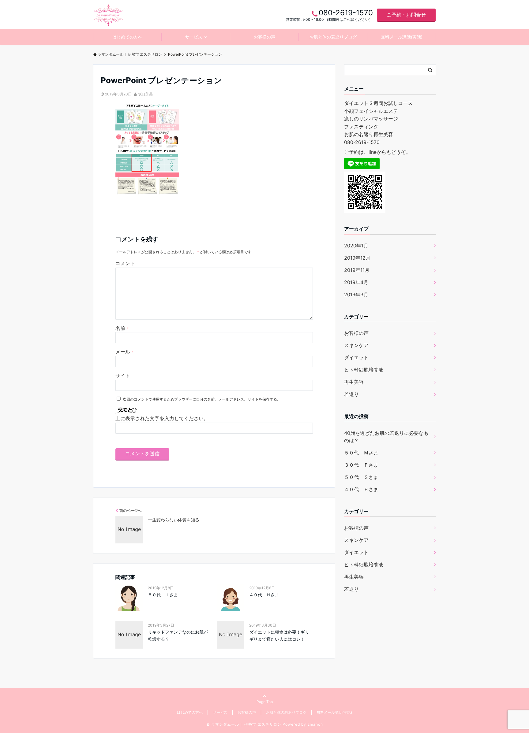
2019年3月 (356, 294)
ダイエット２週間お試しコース (378, 103)
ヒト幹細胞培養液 (363, 370)
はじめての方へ (127, 36)
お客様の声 (264, 36)
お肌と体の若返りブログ (333, 36)
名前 (122, 328)
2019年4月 (356, 282)
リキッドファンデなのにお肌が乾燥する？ (178, 635)
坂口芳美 (145, 94)
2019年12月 (357, 258)
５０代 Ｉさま (163, 594)
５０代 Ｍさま (361, 453)
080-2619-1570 (362, 142)
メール (124, 352)
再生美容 (354, 382)
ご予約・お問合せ (406, 15)
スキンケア (356, 345)
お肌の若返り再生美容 (368, 134)
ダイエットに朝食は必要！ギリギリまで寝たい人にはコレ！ (279, 635)
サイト (122, 375)
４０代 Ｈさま (264, 594)
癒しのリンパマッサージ (371, 119)
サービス (193, 36)
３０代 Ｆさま (361, 465)
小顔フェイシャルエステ (371, 111)
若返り (351, 394)
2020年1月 (356, 245)
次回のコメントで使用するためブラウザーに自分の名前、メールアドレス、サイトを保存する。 (202, 399)
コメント (125, 263)
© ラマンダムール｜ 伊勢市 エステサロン (243, 724)
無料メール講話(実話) (401, 36)
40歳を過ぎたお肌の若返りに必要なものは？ (386, 436)
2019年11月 (357, 270)
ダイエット (356, 357)
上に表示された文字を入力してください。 (161, 418)
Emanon (315, 724)
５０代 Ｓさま (361, 477)
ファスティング (361, 127)
